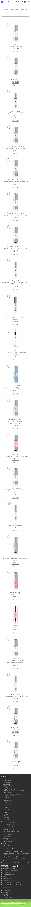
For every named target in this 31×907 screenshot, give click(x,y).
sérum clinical (7, 780)
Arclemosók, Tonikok (9, 823)
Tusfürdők (6, 840)
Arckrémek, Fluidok (22, 9)
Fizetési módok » (7, 878)
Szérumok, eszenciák (9, 824)
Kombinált (6, 809)
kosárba (15, 51)
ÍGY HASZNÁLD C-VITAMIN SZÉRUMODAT (13, 851)
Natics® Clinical (6, 779)
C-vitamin (6, 797)
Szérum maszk (7, 804)
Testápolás (5, 838)
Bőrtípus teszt (7, 819)
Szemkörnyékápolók (9, 826)
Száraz (5, 812)
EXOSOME (6, 787)
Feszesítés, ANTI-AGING (9, 795)
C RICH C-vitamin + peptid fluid (15, 78)
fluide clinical (7, 782)
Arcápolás (13, 9)
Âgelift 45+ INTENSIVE (9, 789)
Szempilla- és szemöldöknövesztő (12, 831)
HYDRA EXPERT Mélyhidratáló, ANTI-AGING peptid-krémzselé (15, 387)
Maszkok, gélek (7, 833)
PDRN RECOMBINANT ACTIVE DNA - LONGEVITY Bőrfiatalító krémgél (15, 421)
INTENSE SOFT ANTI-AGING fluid (15, 728)
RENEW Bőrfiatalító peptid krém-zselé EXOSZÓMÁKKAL (15, 455)
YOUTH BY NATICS (8, 800)
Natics (5, 2)
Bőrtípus (5, 806)
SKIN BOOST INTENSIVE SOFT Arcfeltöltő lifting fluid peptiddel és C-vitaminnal (15, 147)
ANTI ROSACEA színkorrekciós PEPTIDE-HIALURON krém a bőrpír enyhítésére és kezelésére (15, 661)
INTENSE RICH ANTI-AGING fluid (15, 762)
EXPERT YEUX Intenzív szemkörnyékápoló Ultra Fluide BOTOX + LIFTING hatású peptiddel (15, 282)
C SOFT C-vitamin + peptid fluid (15, 45)
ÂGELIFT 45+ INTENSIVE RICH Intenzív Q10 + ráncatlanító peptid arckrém (15, 247)
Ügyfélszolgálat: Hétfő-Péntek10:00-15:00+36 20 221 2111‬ (7, 895)
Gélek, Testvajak (8, 841)
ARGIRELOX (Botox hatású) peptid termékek (14, 794)
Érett (5, 816)
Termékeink (6, 9)
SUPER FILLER (7, 792)
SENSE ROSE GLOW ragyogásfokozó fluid (15, 593)
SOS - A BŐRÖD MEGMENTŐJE (10, 856)
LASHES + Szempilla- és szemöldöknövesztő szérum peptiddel (15, 317)
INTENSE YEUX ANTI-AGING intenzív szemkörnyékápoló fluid (15, 695)
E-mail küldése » (6, 890)
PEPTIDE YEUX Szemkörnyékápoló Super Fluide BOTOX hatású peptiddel (15, 113)
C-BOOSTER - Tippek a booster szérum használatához (16, 862)
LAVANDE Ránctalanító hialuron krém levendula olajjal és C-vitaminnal (15, 558)
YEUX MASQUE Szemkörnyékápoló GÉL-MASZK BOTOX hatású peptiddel (15, 490)
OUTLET (4, 843)
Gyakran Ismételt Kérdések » (9, 868)
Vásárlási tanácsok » (8, 880)
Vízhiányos (6, 814)
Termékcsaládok (6, 784)
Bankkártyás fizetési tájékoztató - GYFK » (12, 884)
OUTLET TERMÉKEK (9, 845)
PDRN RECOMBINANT (9, 786)
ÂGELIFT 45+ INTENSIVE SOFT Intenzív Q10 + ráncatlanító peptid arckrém (15, 214)
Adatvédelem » (6, 872)
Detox (5, 802)
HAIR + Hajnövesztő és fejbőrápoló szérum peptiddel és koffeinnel (15, 352)
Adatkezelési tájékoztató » (9, 874)
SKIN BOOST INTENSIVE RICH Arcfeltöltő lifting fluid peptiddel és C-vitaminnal (15, 181)
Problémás (6, 817)
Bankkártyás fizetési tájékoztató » (11, 882)
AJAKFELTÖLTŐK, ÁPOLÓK (10, 829)
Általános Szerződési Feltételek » (10, 870)
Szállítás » (5, 876)
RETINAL (6, 799)
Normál (6, 807)
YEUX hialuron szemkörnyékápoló (15, 524)
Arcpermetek (7, 836)
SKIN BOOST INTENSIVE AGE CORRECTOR (14, 791)
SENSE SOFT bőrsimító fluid (15, 626)
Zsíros (5, 811)
